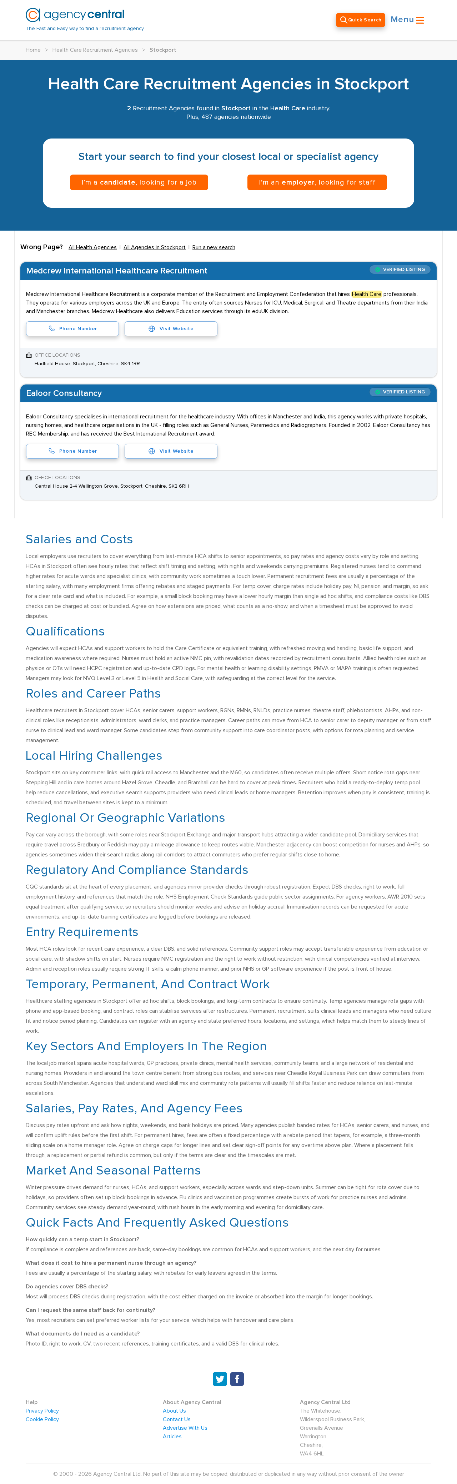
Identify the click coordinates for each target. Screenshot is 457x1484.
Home (33, 50)
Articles (172, 1436)
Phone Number (78, 328)
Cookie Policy (42, 1419)
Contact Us (177, 1419)
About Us (174, 1411)
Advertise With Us (185, 1428)
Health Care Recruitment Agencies (95, 50)
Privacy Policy (42, 1411)
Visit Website (177, 328)
